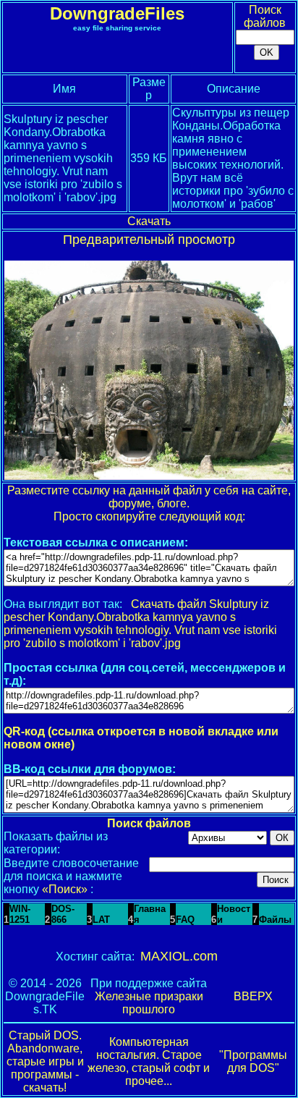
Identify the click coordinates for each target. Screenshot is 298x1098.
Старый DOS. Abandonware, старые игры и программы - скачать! (45, 1061)
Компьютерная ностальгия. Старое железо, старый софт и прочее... (149, 1061)
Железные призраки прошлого (149, 1002)
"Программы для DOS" (253, 1061)
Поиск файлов (265, 16)
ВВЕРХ (253, 996)
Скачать (149, 221)
